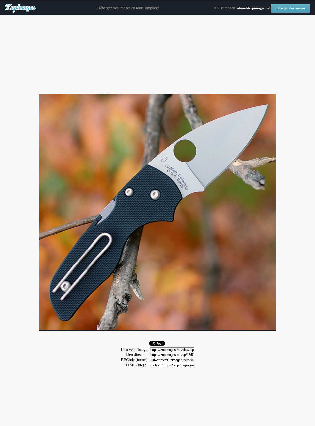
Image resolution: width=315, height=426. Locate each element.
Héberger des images (290, 8)
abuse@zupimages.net (253, 8)
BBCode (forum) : (135, 360)
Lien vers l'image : (135, 349)
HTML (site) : (135, 365)
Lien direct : (135, 355)
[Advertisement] (157, 54)
